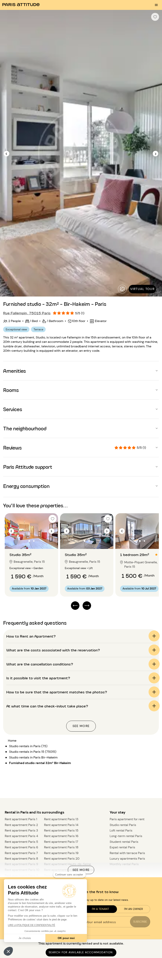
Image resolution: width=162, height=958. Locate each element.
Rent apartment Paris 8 (21, 858)
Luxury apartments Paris (127, 858)
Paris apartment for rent (127, 819)
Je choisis (25, 938)
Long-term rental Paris (126, 836)
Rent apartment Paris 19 (61, 853)
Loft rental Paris (121, 830)
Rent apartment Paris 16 (61, 836)
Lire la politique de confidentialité (31, 925)
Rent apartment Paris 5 (21, 842)
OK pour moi (66, 938)
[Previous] (6, 153)
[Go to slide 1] (29, 541)
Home (12, 740)
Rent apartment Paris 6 (21, 847)
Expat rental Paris (122, 847)
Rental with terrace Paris (127, 853)
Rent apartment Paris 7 (21, 853)
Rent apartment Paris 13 (61, 819)
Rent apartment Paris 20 (61, 858)
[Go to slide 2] (33, 541)
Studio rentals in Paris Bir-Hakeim (33, 757)
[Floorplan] (122, 289)
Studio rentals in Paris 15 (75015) (32, 752)
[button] (8, 951)
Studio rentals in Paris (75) (28, 746)
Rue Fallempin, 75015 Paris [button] (27, 312)
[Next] (155, 153)
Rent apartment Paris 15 (61, 830)
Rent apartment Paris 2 (21, 825)
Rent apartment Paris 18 (61, 847)
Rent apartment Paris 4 (21, 836)
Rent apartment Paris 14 (61, 825)
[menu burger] (156, 5)
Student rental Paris (124, 842)
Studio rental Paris (123, 825)
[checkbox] (155, 17)
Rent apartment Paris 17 (61, 842)
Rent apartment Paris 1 (21, 819)
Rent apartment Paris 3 (21, 830)
